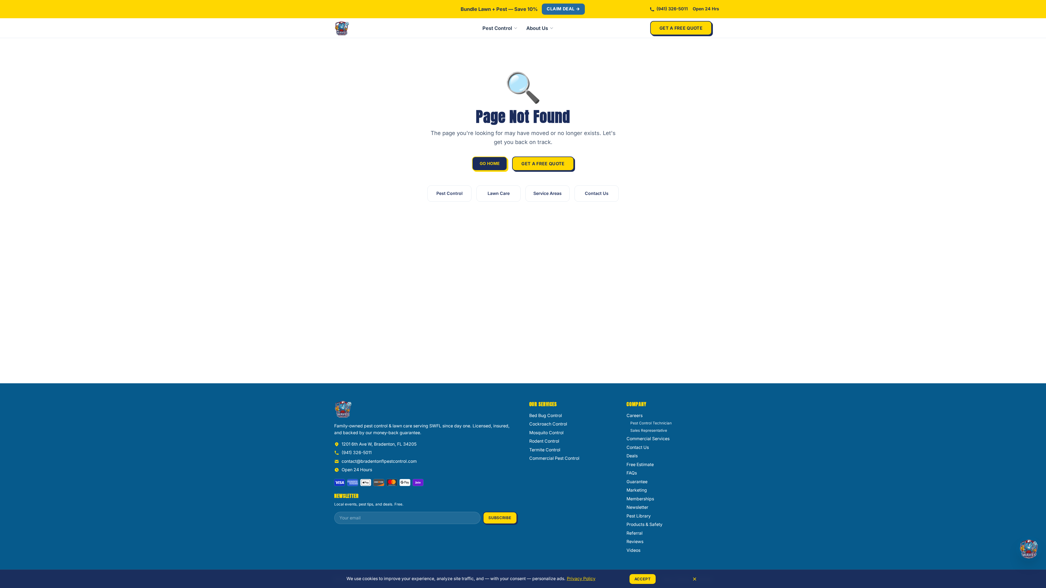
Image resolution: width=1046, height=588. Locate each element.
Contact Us (597, 193)
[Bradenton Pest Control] (360, 28)
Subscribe (499, 517)
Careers (635, 415)
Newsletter (637, 507)
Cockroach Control (548, 424)
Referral (635, 533)
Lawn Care (499, 193)
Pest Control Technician (651, 423)
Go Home (490, 163)
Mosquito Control (546, 432)
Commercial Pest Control (554, 458)
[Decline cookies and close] (695, 579)
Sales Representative (648, 430)
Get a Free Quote (681, 28)
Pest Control (497, 28)
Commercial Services (648, 438)
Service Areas (547, 193)
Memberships (640, 498)
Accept (642, 579)
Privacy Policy (581, 578)
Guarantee (637, 481)
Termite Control (544, 449)
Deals (632, 455)
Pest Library (639, 516)
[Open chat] (1029, 549)
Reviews (635, 541)
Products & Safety (644, 524)
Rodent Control (544, 441)
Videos (633, 550)
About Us (537, 28)
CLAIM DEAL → (563, 8)
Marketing (637, 490)
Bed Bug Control (545, 415)
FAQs (632, 473)
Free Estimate (640, 464)
